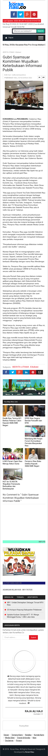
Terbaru (20, 597)
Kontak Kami (39, 735)
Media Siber (10, 738)
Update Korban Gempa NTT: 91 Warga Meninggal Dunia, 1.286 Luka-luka (23, 615)
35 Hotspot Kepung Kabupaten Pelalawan (24, 610)
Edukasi (18, 52)
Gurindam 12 (38, 714)
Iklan (34, 738)
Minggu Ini (8, 597)
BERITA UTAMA (8, 52)
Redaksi (28, 735)
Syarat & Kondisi (23, 738)
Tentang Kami (17, 735)
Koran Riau (29, 752)
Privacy (19, 740)
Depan (10, 38)
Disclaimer (9, 740)
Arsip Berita (33, 597)
